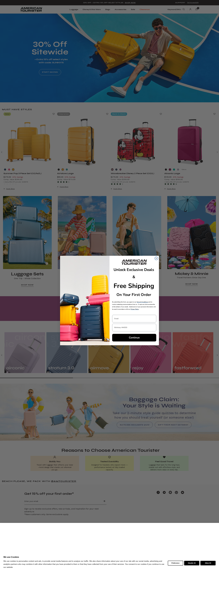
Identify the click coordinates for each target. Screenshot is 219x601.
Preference (175, 563)
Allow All (208, 563)
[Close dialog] (156, 258)
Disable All (191, 563)
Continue (134, 337)
